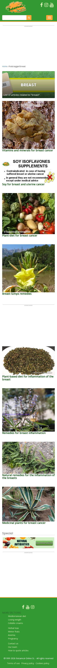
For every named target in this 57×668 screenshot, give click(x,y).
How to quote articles (18, 650)
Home (4, 66)
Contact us (13, 643)
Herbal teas (13, 628)
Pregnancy (13, 638)
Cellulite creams (15, 623)
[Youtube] (27, 607)
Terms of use (13, 663)
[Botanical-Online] (16, 7)
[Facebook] (23, 607)
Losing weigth (14, 619)
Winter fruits (14, 631)
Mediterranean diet (17, 616)
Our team (12, 647)
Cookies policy (42, 663)
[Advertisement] (28, 46)
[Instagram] (32, 607)
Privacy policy (27, 663)
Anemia (11, 635)
